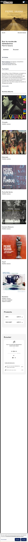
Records (8, 3)
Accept (23, 539)
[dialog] (14, 538)
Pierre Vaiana (7, 46)
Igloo (3, 2)
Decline (17, 539)
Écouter (16, 49)
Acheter (6, 49)
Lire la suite (5, 86)
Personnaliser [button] (4, 539)
